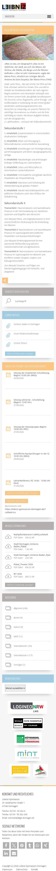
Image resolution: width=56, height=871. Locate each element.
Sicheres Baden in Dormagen (27, 324)
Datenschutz (21, 869)
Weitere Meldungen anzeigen (20, 353)
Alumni (17, 617)
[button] (6, 845)
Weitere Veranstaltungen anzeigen (22, 493)
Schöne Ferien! (20, 343)
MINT (16, 636)
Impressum (7, 869)
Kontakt (34, 869)
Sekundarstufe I (21, 646)
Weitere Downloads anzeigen (20, 584)
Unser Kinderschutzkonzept (26, 333)
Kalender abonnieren (16, 501)
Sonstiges (18, 664)
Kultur (16, 627)
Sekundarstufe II (21, 655)
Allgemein (18, 608)
